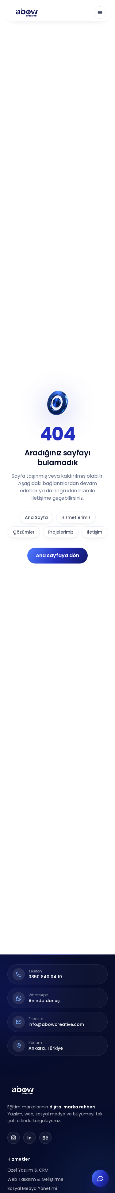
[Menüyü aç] (100, 12)
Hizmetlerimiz (75, 517)
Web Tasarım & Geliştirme (35, 1179)
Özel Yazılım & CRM (27, 1170)
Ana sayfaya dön (57, 555)
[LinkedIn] (29, 1138)
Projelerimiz (60, 532)
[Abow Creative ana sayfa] (26, 12)
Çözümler (24, 532)
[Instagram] (13, 1138)
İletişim (94, 532)
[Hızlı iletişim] (100, 1178)
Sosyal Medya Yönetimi (32, 1188)
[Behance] (45, 1138)
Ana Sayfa (36, 517)
